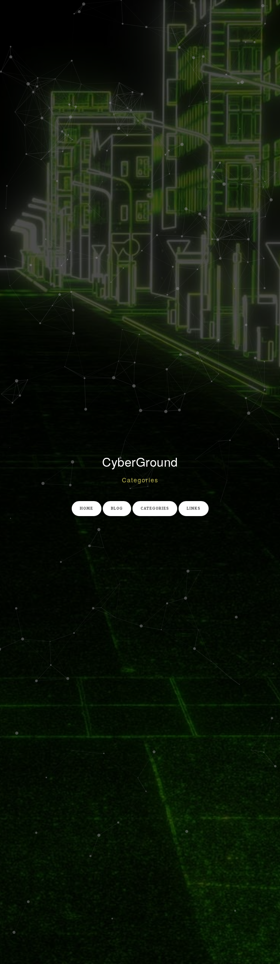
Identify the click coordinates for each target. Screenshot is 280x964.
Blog (117, 508)
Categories (155, 508)
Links (193, 508)
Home (86, 508)
